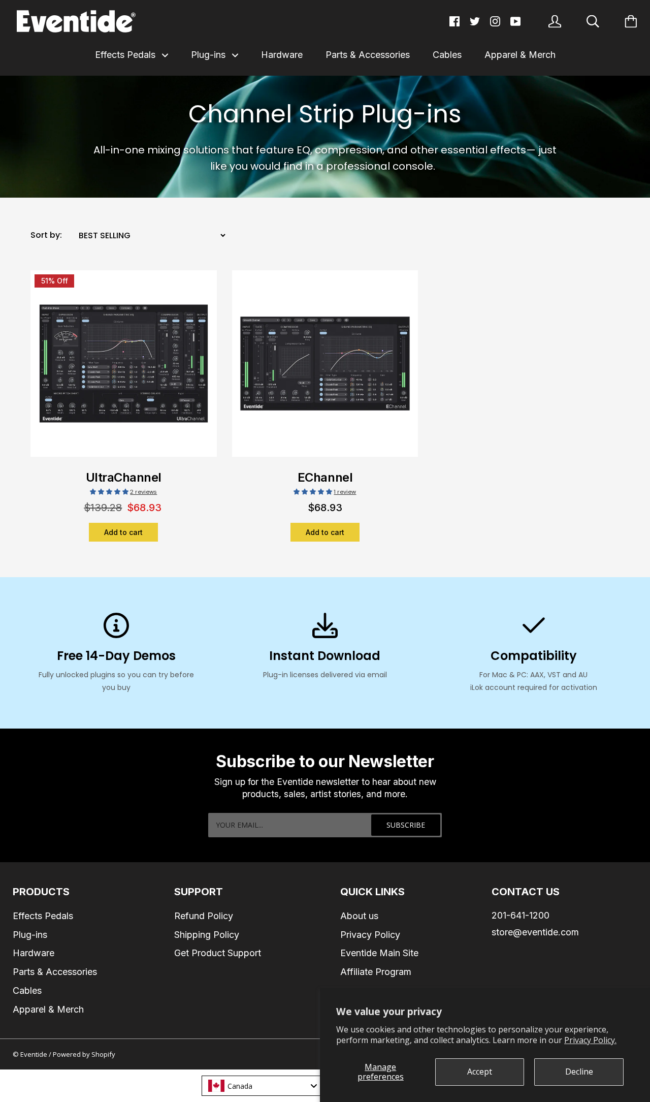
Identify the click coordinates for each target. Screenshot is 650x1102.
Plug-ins (209, 54)
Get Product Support (217, 953)
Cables (447, 54)
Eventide (34, 1054)
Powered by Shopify (84, 1054)
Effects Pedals (126, 54)
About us (359, 915)
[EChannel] (325, 369)
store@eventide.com (535, 932)
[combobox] (262, 1086)
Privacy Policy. (590, 1040)
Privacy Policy (370, 934)
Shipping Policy (206, 934)
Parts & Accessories (368, 54)
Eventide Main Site (379, 953)
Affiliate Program (375, 971)
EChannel (325, 477)
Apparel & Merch (520, 54)
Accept (479, 1071)
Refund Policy (203, 915)
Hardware (282, 54)
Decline (579, 1071)
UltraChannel (123, 477)
